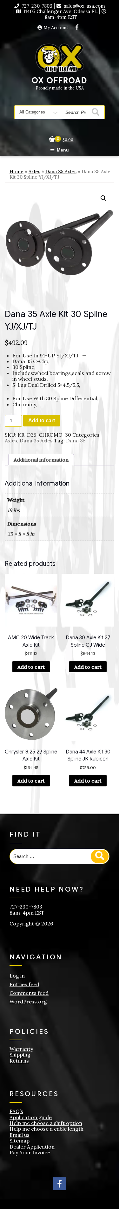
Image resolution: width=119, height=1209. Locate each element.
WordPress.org (28, 1001)
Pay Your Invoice (30, 1152)
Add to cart (41, 420)
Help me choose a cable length (46, 1129)
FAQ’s (16, 1111)
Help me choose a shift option (46, 1123)
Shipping (20, 1054)
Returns (19, 1060)
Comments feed (29, 993)
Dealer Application (32, 1146)
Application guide (31, 1117)
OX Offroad (59, 80)
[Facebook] (77, 27)
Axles (34, 171)
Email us (20, 1135)
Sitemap (20, 1140)
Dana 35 (75, 440)
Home (16, 171)
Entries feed (24, 984)
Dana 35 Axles (60, 171)
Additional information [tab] (41, 459)
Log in (17, 975)
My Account (55, 27)
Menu (63, 149)
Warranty (21, 1049)
